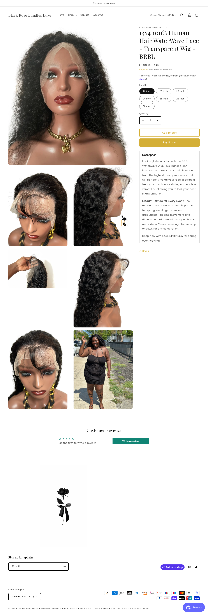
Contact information (139, 609)
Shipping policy (120, 609)
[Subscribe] (64, 566)
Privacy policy (84, 609)
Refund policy (68, 609)
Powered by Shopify (50, 609)
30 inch (147, 106)
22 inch (180, 91)
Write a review (130, 441)
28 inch (180, 98)
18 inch (147, 91)
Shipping (143, 70)
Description (149, 155)
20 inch (164, 91)
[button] (72, 15)
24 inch (147, 98)
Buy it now (169, 142)
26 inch (164, 98)
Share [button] (145, 251)
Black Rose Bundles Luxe (28, 609)
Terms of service (102, 609)
